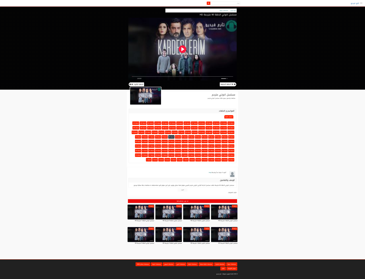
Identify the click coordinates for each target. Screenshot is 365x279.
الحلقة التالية (137, 84)
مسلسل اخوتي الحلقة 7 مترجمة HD (144, 220)
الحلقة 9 (198, 160)
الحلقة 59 (231, 146)
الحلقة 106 (143, 128)
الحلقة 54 (197, 146)
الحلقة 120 (143, 123)
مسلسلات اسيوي (168, 264)
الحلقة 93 (154, 132)
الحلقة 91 (141, 132)
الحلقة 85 (204, 137)
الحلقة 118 (231, 128)
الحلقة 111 (179, 128)
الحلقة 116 (216, 128)
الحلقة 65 (171, 141)
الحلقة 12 (217, 160)
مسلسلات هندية (219, 264)
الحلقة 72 (217, 141)
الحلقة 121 (150, 123)
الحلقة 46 (144, 146)
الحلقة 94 (161, 132)
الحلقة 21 (178, 155)
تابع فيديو (355, 3)
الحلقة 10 (204, 160)
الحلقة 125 (179, 123)
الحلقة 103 (223, 132)
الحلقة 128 (201, 123)
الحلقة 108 (158, 128)
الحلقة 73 (224, 141)
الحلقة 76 (144, 137)
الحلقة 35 (171, 150)
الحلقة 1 (149, 160)
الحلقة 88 (224, 137)
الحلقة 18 (158, 155)
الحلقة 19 (164, 155)
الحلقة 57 (217, 146)
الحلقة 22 (184, 155)
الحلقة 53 (191, 146)
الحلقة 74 (231, 141)
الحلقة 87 (217, 137)
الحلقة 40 (204, 150)
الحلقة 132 (231, 123)
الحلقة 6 (179, 160)
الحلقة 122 (158, 123)
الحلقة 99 (194, 132)
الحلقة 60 (138, 141)
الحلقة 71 (211, 141)
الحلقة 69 (197, 141)
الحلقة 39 (197, 150)
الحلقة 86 (211, 137)
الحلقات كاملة (228, 117)
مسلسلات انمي (181, 264)
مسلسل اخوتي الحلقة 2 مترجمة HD (227, 220)
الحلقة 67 (184, 141)
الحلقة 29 (231, 155)
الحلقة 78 (158, 137)
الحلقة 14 (231, 160)
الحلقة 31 (144, 150)
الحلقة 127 (194, 123)
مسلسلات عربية (232, 264)
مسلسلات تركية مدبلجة (206, 264)
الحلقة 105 (136, 128)
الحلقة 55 (204, 146)
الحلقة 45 (138, 146)
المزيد (182, 190)
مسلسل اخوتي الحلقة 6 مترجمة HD (172, 220)
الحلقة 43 (224, 150)
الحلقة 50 (171, 146)
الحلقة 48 (158, 146)
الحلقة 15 (138, 155)
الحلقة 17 (151, 155)
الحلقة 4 (167, 160)
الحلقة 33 (158, 150)
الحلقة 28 (224, 155)
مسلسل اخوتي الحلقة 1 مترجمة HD (200, 243)
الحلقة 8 (192, 160)
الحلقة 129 (209, 123)
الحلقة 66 (178, 141)
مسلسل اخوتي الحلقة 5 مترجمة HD (144, 243)
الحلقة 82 (184, 137)
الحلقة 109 (165, 128)
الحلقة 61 (144, 141)
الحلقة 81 (178, 137)
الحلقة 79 (164, 137)
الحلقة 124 (172, 123)
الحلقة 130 (216, 123)
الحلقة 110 (172, 128)
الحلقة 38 (191, 150)
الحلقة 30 (138, 150)
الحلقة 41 (211, 150)
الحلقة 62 (151, 141)
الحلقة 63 (158, 141)
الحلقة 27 (217, 155)
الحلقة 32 (151, 150)
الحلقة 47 (151, 146)
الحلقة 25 (204, 155)
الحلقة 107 (150, 128)
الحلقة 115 (209, 128)
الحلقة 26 (211, 155)
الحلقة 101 (209, 132)
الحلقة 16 (144, 155)
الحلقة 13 (224, 160)
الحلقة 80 (171, 137)
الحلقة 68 (191, 141)
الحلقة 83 (191, 137)
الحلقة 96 (174, 132)
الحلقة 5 (173, 160)
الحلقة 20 (171, 155)
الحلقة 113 (194, 128)
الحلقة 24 (197, 155)
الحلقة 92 (148, 132)
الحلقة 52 (184, 146)
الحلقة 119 (136, 123)
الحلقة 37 (184, 150)
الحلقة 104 (231, 132)
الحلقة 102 (216, 132)
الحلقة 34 (164, 150)
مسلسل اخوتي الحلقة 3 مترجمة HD (172, 243)
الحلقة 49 (164, 146)
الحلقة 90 (134, 132)
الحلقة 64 (164, 141)
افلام (223, 268)
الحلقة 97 (181, 132)
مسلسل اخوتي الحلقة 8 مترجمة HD (227, 243)
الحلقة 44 (231, 150)
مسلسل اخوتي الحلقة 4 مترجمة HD (200, 220)
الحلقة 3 (161, 160)
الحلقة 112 (187, 128)
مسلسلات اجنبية (156, 264)
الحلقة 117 (223, 128)
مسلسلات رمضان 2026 (143, 264)
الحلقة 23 (191, 155)
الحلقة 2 (155, 160)
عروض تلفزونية (232, 268)
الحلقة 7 (186, 160)
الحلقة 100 (201, 132)
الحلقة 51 (178, 146)
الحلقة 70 (204, 141)
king (210, 172)
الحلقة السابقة (227, 84)
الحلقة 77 (151, 137)
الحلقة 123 (165, 123)
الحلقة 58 (224, 146)
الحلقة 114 (201, 128)
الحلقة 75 (138, 137)
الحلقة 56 (211, 146)
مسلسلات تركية (224, 10)
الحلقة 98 (187, 132)
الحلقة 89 (231, 137)
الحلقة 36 (178, 150)
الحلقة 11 (211, 160)
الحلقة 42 (217, 150)
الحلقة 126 (187, 123)
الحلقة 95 (168, 132)
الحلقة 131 (223, 123)
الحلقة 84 (197, 137)
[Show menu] (361, 3)
